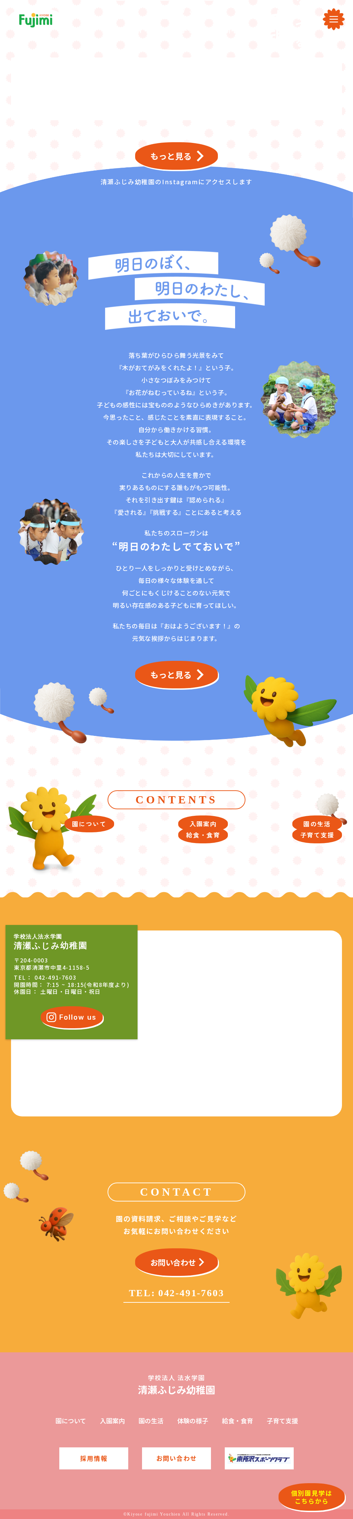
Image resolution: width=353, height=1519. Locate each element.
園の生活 (151, 1420)
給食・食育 (237, 1420)
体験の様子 (192, 1420)
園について (71, 1420)
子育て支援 (282, 1420)
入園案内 (112, 1420)
